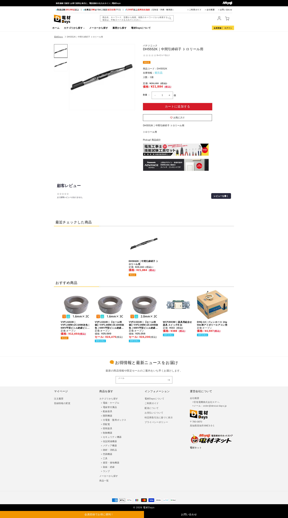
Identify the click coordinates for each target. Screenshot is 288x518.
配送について (152, 408)
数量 (145, 95)
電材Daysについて (154, 398)
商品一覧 (104, 480)
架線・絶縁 (109, 467)
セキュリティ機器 (112, 437)
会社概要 (194, 398)
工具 (105, 458)
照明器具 (107, 428)
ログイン (228, 28)
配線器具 (107, 411)
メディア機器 (110, 445)
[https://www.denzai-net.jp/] (212, 439)
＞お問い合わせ (225, 10)
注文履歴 (58, 398)
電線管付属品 (110, 407)
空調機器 (107, 454)
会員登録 (218, 28)
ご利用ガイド (152, 403)
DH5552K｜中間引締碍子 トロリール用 (85, 37)
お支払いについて (154, 413)
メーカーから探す (108, 476)
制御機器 (107, 433)
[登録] (168, 380)
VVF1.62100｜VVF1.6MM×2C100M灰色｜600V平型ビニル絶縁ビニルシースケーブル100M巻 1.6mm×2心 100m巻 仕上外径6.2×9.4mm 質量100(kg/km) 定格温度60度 (75, 325)
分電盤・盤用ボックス (114, 420)
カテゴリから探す (108, 398)
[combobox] (136, 18)
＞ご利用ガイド (194, 10)
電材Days (58, 37)
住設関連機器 (110, 441)
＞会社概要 (209, 10)
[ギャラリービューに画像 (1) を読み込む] (61, 51)
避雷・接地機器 (111, 462)
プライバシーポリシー (156, 422)
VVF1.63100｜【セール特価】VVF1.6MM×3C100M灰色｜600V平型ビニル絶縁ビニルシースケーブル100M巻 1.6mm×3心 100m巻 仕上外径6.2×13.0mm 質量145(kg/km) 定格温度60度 (109, 325)
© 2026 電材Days (144, 507)
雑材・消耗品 (110, 450)
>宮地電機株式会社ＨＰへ (204, 402)
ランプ (106, 471)
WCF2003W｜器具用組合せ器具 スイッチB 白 (177, 323)
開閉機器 (107, 416)
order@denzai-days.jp (215, 406)
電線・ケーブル (111, 403)
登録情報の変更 (62, 403)
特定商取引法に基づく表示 (159, 417)
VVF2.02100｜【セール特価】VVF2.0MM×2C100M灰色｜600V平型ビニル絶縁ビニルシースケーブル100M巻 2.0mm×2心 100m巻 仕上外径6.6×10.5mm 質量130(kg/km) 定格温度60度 (143, 325)
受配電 (106, 424)
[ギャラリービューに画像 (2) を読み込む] (61, 64)
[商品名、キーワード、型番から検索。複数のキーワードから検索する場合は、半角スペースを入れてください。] (169, 18)
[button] (156, 56)
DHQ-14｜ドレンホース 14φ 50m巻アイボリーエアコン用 (212, 323)
